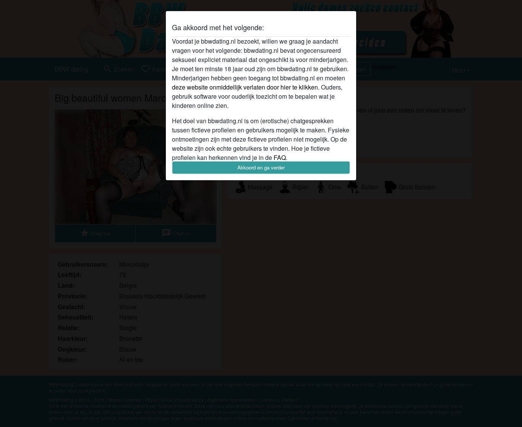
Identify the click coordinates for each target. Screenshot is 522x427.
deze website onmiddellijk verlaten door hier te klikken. (245, 87)
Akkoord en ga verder (261, 167)
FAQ (280, 157)
